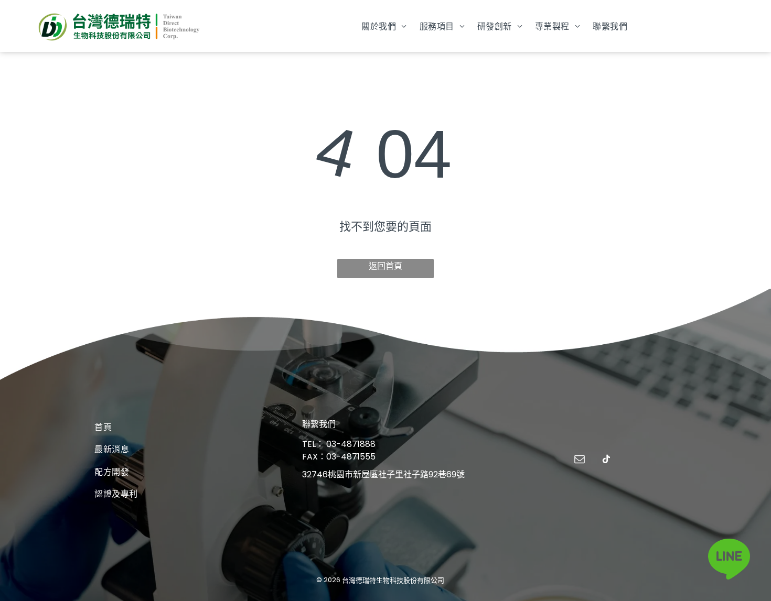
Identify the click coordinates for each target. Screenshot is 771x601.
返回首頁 (385, 266)
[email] (579, 460)
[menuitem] (384, 25)
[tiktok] (606, 460)
